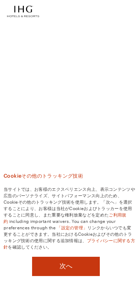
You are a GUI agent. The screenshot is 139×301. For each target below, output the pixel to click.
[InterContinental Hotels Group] (23, 10)
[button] (128, 11)
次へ (66, 266)
